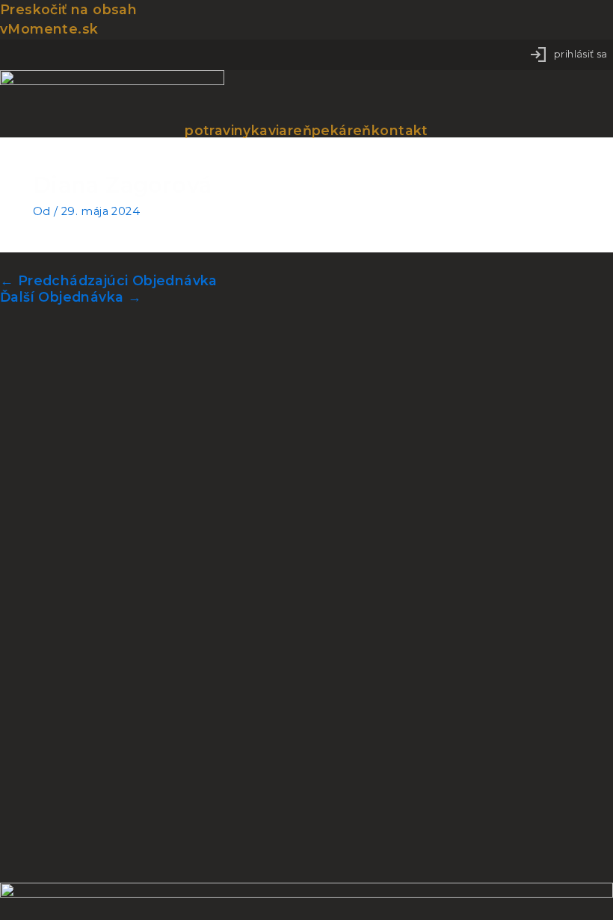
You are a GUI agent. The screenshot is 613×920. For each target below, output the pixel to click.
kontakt (400, 130)
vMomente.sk (49, 29)
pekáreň (342, 130)
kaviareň (281, 130)
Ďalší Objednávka (70, 297)
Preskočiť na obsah (68, 9)
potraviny (218, 130)
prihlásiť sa (581, 54)
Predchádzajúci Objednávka (109, 280)
